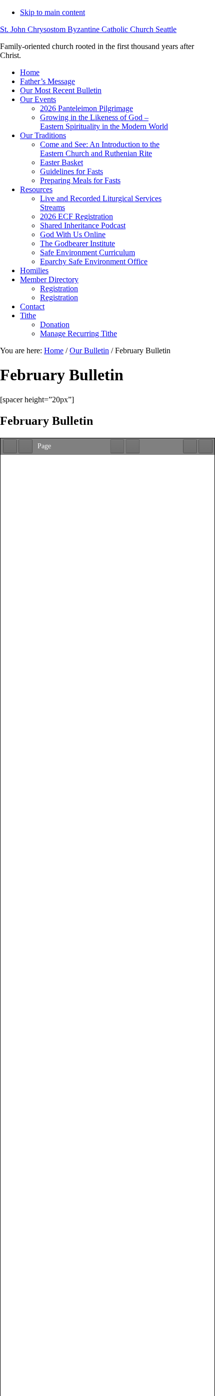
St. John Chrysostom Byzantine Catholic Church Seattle (88, 29)
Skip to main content (52, 12)
